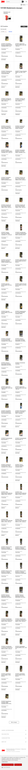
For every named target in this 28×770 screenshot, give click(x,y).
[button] (6, 767)
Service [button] (4, 741)
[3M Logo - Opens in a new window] (3, 2)
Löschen (10, 31)
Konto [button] (24, 4)
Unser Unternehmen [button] (8, 730)
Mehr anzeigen (14, 722)
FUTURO (2, 31)
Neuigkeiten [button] (5, 734)
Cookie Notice (5, 761)
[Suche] (23, 2)
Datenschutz (23, 749)
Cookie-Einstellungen (11, 750)
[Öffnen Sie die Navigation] (26, 1)
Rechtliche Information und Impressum (13, 749)
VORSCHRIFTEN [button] (6, 738)
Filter (24, 26)
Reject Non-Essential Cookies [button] (8, 764)
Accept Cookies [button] (18, 764)
